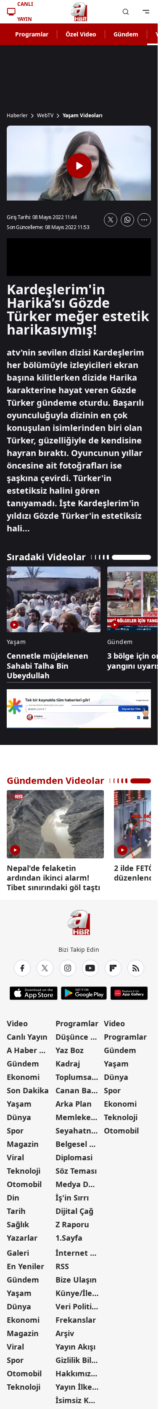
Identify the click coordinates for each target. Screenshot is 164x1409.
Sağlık (18, 1221)
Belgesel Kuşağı (79, 1141)
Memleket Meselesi (79, 1114)
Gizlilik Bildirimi (79, 1357)
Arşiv (65, 1330)
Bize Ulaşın (76, 1277)
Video (17, 1020)
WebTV (45, 115)
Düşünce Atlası (79, 1034)
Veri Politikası (79, 1303)
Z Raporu (72, 1221)
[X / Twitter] (45, 965)
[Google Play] (84, 990)
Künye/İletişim (79, 1290)
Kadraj (68, 1061)
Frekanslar (76, 1317)
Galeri (18, 1250)
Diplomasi (74, 1154)
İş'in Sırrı (72, 1195)
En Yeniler (25, 1263)
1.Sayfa (69, 1235)
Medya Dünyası (79, 1181)
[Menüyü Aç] (146, 12)
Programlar (31, 34)
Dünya (19, 1114)
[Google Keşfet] (79, 708)
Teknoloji (23, 1168)
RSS (62, 1263)
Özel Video (81, 34)
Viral (15, 1154)
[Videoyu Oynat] (79, 165)
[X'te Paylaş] (110, 220)
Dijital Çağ (74, 1208)
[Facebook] (22, 965)
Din (13, 1195)
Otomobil (24, 1181)
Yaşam (19, 1101)
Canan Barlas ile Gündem (79, 1087)
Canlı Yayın (27, 1034)
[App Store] (34, 990)
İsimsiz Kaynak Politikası (79, 1397)
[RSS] (135, 965)
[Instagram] (67, 965)
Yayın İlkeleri (79, 1384)
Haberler (17, 115)
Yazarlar (22, 1235)
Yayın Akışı (75, 1344)
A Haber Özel (30, 1047)
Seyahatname (79, 1128)
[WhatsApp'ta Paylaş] (127, 220)
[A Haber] (79, 12)
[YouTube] (90, 965)
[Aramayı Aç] (126, 12)
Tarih (16, 1208)
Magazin (23, 1141)
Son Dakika (28, 1087)
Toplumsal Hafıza (79, 1074)
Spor (15, 1128)
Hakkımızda (78, 1370)
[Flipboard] (113, 965)
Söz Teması (76, 1168)
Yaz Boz (70, 1047)
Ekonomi (23, 1074)
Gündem (126, 34)
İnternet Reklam (79, 1250)
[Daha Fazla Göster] (144, 220)
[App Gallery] (129, 990)
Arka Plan (74, 1101)
